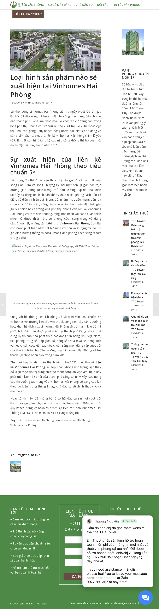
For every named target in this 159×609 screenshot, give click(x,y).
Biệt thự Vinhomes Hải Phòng (36, 420)
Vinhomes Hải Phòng (23, 425)
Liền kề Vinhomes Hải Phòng (72, 420)
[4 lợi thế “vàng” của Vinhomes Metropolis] (3, 304)
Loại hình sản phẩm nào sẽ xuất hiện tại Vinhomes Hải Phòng (54, 86)
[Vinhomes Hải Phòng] (55, 50)
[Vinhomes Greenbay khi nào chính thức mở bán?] (156, 304)
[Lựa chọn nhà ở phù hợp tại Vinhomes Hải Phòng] (15, 466)
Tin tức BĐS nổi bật (38, 102)
